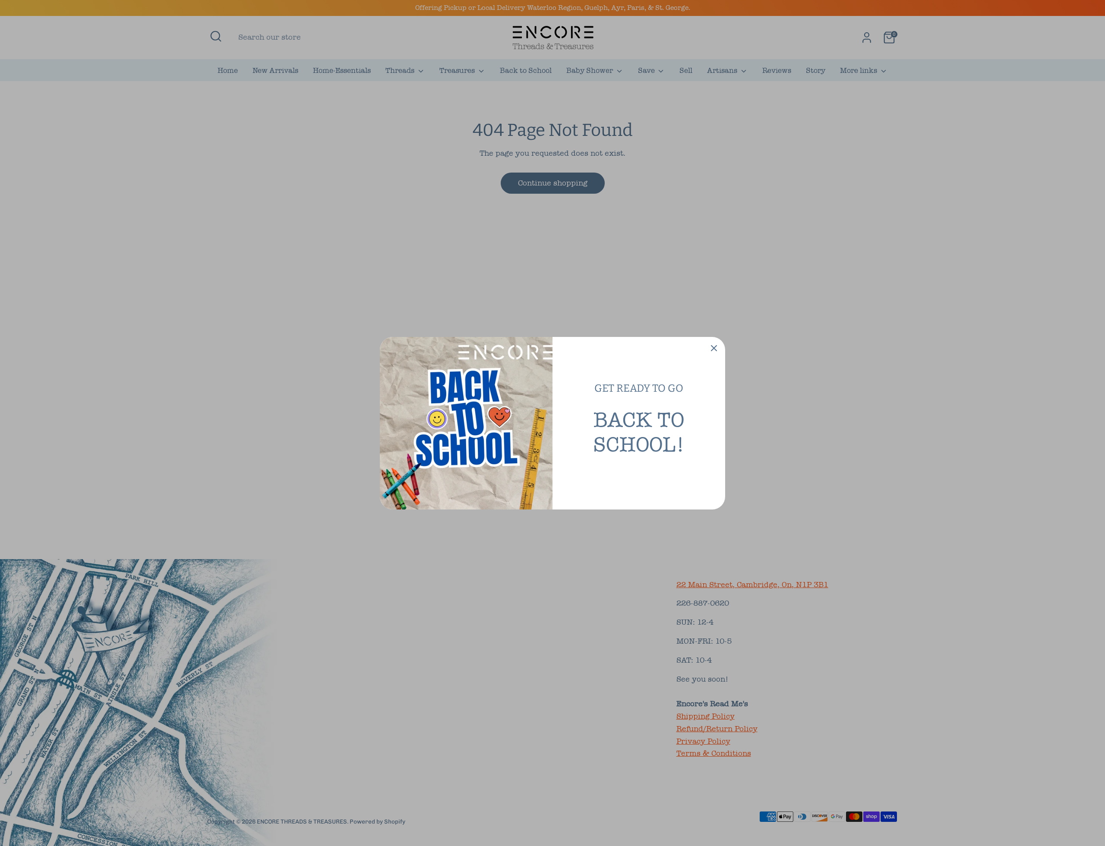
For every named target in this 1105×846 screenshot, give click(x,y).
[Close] (713, 348)
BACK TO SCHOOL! (639, 432)
